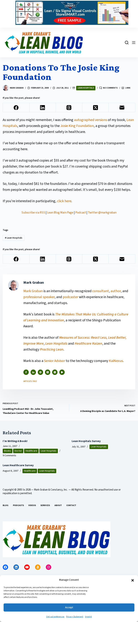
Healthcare (31, 451)
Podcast (80, 212)
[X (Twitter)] (95, 107)
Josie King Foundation (77, 125)
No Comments (110, 87)
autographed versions (90, 119)
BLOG (5, 505)
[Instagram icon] (55, 372)
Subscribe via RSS (33, 212)
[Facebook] (16, 107)
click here (64, 201)
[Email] (122, 107)
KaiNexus (116, 360)
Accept (69, 607)
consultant (100, 291)
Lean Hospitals (86, 87)
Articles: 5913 (30, 381)
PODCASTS (18, 505)
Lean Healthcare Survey (18, 465)
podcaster (70, 297)
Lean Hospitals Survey (86, 441)
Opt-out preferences (55, 616)
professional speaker (39, 297)
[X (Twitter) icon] (47, 372)
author (116, 291)
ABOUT (58, 505)
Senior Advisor (54, 360)
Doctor (18, 451)
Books (7, 451)
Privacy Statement (74, 616)
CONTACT (71, 505)
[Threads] (69, 107)
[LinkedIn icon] (33, 372)
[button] (132, 580)
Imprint (88, 616)
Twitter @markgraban (102, 212)
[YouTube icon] (62, 372)
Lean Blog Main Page (60, 212)
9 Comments (9, 455)
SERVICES (45, 505)
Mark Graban (33, 291)
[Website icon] (40, 372)
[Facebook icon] (26, 372)
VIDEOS (32, 505)
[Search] (126, 42)
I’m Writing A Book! (15, 441)
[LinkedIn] (42, 107)
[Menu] (133, 42)
